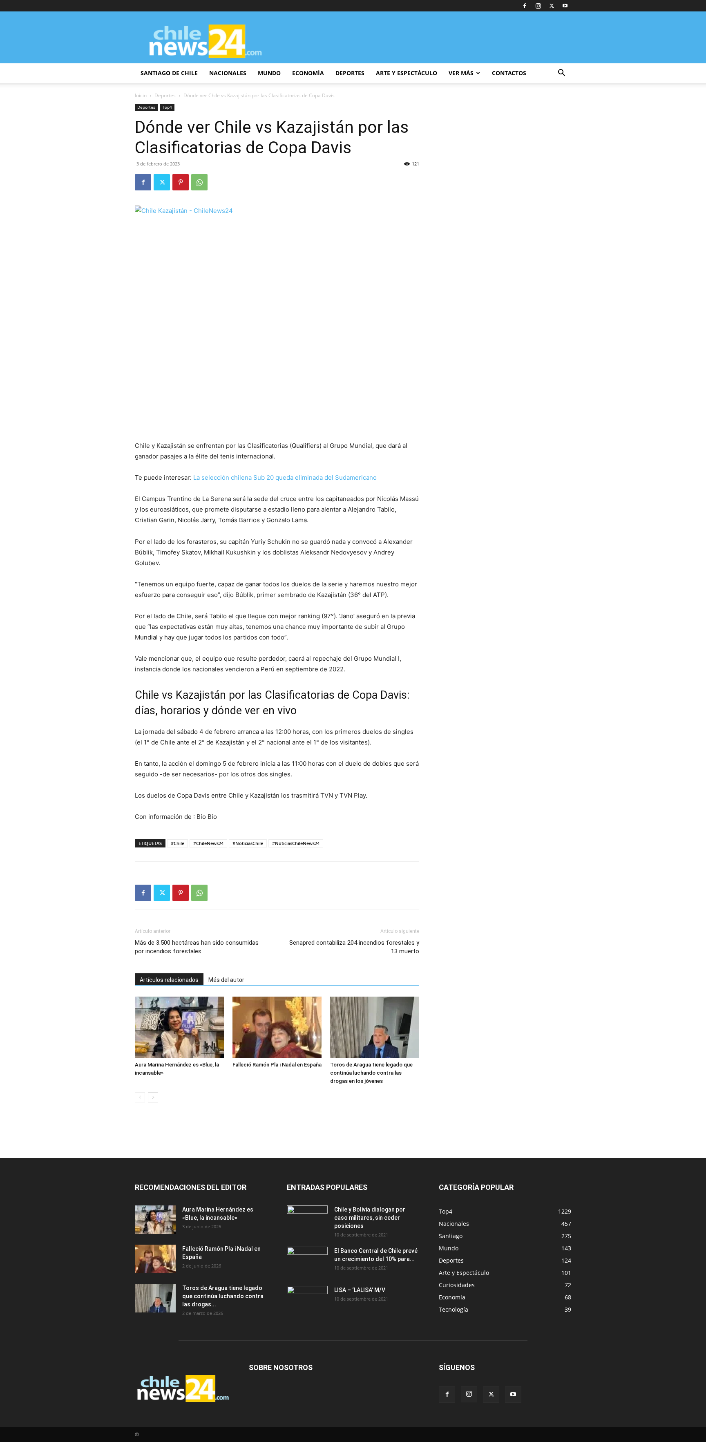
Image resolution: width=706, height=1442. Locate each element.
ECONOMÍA (308, 73)
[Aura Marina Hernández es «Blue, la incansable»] (179, 1027)
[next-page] (153, 1097)
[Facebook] (524, 5)
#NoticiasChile (247, 843)
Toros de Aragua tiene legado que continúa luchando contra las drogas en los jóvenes (371, 1073)
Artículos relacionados (169, 980)
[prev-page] (140, 1097)
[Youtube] (565, 5)
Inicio (141, 95)
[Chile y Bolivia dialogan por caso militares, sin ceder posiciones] (307, 1219)
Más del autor (226, 980)
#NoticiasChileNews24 (295, 843)
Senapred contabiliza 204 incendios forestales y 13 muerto (354, 947)
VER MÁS (461, 73)
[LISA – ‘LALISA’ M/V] (307, 1300)
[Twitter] (551, 5)
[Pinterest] (180, 182)
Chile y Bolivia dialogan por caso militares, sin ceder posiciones (369, 1217)
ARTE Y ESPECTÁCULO (406, 73)
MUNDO (269, 73)
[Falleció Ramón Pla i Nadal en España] (277, 1027)
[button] (561, 74)
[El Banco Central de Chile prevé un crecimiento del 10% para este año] (307, 1261)
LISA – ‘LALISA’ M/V (359, 1290)
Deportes (165, 95)
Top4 (167, 107)
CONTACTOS (509, 73)
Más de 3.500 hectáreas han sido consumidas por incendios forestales (197, 947)
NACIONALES (227, 73)
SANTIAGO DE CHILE (169, 73)
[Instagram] (538, 5)
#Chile (177, 843)
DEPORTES (349, 73)
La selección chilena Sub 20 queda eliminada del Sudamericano (285, 477)
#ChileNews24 (208, 843)
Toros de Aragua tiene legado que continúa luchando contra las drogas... (223, 1296)
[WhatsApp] (199, 182)
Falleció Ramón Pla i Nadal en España (277, 1065)
